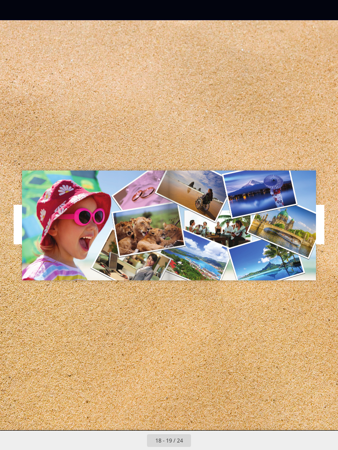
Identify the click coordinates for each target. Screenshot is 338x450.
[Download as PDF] (52, 10)
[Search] (12, 10)
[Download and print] (72, 10)
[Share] (306, 10)
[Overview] (32, 10)
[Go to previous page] (137, 440)
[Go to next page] (200, 440)
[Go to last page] (220, 440)
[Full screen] (325, 10)
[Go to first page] (118, 440)
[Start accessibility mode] (92, 10)
